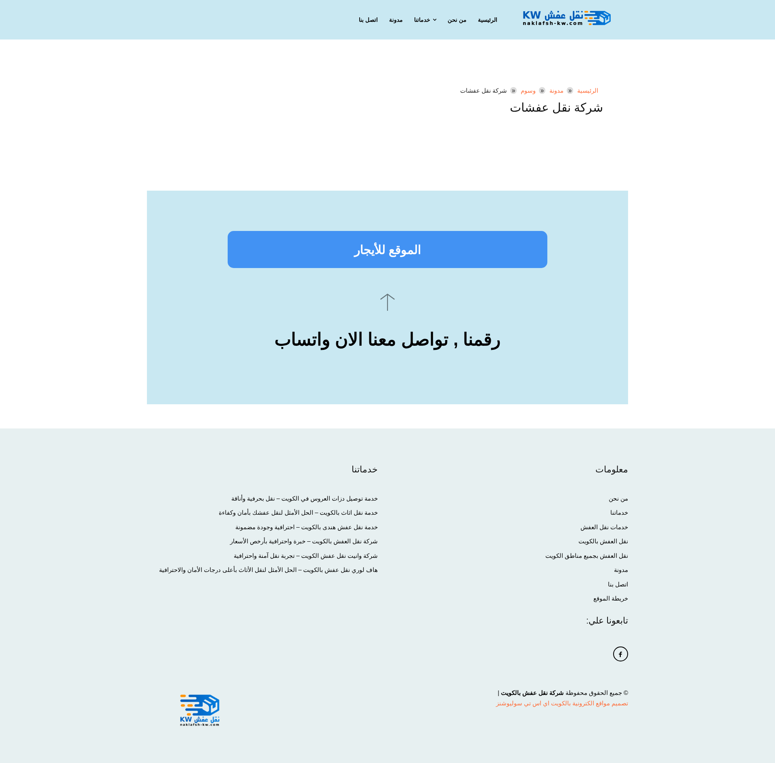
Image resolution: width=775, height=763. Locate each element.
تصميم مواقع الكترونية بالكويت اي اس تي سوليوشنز (562, 703)
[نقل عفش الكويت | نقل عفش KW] (566, 17)
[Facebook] (620, 654)
